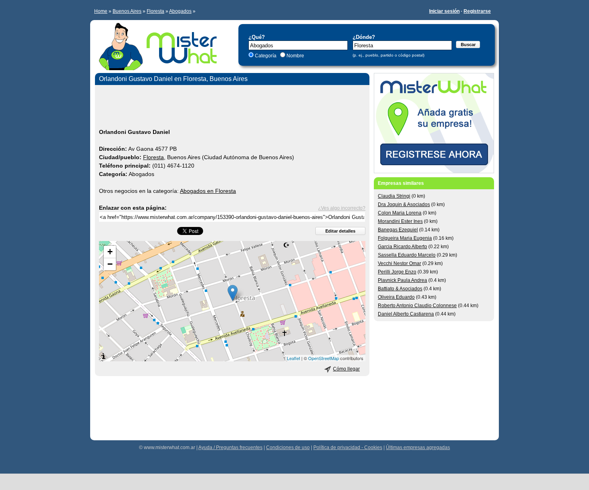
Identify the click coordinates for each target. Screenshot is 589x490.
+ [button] (110, 252)
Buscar (468, 44)
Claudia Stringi (394, 196)
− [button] (110, 264)
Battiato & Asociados (400, 289)
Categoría (266, 56)
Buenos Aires (127, 11)
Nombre (294, 56)
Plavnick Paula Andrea (402, 280)
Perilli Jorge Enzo (397, 272)
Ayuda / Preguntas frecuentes (230, 447)
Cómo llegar (346, 369)
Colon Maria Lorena (400, 213)
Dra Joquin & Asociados (404, 204)
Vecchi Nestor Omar (399, 263)
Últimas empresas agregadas (418, 447)
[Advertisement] (232, 108)
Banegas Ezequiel (398, 230)
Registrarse (477, 11)
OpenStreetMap (323, 358)
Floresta (155, 11)
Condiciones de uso (288, 447)
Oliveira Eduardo (396, 297)
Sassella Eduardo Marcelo (407, 255)
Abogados (180, 11)
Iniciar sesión (444, 11)
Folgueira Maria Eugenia (405, 238)
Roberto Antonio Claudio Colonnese (417, 305)
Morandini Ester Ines (400, 221)
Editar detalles (340, 231)
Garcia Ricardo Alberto (402, 246)
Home (100, 11)
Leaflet (293, 358)
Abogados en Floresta (208, 191)
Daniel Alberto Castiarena (406, 314)
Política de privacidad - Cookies (347, 447)
